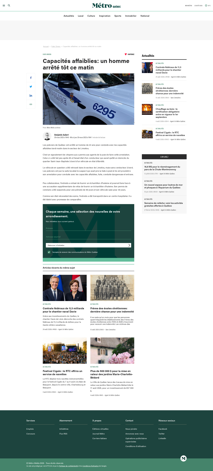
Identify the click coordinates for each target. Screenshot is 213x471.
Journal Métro (98, 433)
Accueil (46, 46)
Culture (91, 15)
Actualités (69, 15)
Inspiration (104, 15)
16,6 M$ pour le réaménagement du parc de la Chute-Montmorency (162, 168)
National (145, 15)
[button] (3, 5)
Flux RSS (63, 433)
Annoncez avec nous (134, 433)
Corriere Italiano (99, 438)
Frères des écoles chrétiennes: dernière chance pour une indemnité (112, 309)
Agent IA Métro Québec (65, 329)
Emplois (30, 428)
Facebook (163, 428)
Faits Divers (55, 46)
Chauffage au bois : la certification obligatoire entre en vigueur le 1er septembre (167, 112)
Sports (117, 15)
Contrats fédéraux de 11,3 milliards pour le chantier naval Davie (63, 309)
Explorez (164, 156)
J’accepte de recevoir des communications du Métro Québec (75, 252)
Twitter (162, 433)
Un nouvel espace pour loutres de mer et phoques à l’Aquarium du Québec (163, 186)
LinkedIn (162, 438)
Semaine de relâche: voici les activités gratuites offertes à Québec (163, 204)
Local (80, 15)
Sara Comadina (110, 329)
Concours (30, 433)
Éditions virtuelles (100, 428)
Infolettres (63, 428)
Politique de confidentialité (68, 466)
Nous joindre (131, 428)
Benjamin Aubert (61, 134)
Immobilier (130, 15)
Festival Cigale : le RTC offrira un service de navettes (62, 372)
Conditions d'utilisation (91, 466)
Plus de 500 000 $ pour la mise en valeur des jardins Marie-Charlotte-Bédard (111, 374)
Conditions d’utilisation (135, 446)
